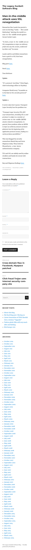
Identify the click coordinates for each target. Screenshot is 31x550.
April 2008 (7, 446)
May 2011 (7, 356)
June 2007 (7, 470)
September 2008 (9, 433)
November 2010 (9, 370)
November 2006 (9, 487)
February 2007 (9, 480)
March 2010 (8, 390)
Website (5, 233)
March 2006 (8, 506)
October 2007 (8, 460)
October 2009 (8, 402)
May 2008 (7, 443)
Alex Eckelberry (6, 167)
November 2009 (9, 399)
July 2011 (7, 351)
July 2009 (7, 409)
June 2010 (7, 383)
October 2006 (8, 489)
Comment (6, 190)
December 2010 (9, 368)
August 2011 (8, 349)
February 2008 (9, 450)
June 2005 (7, 528)
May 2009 (7, 414)
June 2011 (7, 353)
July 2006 (7, 497)
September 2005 (9, 521)
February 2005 (9, 538)
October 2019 (8, 341)
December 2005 (9, 513)
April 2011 (7, 358)
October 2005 (8, 518)
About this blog (9, 312)
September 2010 (9, 375)
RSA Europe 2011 (9, 327)
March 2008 (8, 448)
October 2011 (8, 344)
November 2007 (9, 458)
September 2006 (10, 492)
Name (4, 216)
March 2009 (8, 419)
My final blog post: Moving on (14, 315)
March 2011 (8, 361)
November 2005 (9, 516)
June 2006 (7, 499)
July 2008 (7, 438)
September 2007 (9, 463)
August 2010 (8, 378)
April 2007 (7, 475)
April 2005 (7, 533)
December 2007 (9, 455)
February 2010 (9, 392)
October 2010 (8, 373)
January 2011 (8, 366)
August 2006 (8, 494)
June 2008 (7, 441)
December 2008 (9, 426)
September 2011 (9, 346)
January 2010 (8, 395)
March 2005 (8, 535)
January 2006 (8, 511)
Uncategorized (6, 169)
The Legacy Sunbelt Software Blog (12, 7)
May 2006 (7, 501)
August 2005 (8, 523)
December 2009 (9, 397)
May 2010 (7, 385)
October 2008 (8, 431)
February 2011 (9, 363)
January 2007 (8, 482)
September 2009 (10, 404)
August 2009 (8, 407)
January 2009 (8, 424)
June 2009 (7, 412)
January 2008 (8, 453)
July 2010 (7, 380)
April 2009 (7, 416)
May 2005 (7, 530)
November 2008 (9, 429)
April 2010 (7, 387)
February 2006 (9, 509)
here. (11, 64)
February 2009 (9, 421)
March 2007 (8, 477)
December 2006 (9, 484)
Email (5, 224)
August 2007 (8, 465)
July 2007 (7, 467)
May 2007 (7, 472)
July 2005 (7, 526)
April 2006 (7, 504)
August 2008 (8, 436)
